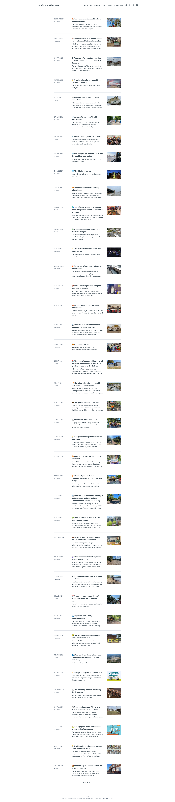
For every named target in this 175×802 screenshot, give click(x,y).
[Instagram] (133, 5)
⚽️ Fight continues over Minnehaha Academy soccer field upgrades (86, 708)
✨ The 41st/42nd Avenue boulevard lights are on (86, 250)
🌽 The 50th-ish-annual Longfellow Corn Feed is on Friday (86, 636)
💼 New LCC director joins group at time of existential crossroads (86, 538)
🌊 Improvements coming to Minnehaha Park (83, 617)
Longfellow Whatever (47, 5)
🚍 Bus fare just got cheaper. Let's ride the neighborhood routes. (87, 155)
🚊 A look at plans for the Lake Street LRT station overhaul (86, 81)
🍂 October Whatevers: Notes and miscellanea (85, 306)
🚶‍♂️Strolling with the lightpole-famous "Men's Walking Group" (87, 747)
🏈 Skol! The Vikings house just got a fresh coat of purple (86, 287)
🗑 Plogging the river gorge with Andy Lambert (87, 577)
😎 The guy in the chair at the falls (85, 403)
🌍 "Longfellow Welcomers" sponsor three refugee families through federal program (87, 209)
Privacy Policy (98, 798)
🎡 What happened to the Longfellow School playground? (86, 558)
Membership (118, 5)
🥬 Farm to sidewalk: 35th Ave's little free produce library (87, 519)
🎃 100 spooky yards (80, 344)
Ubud (91, 798)
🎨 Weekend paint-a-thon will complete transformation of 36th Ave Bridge (87, 478)
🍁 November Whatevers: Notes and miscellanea (86, 267)
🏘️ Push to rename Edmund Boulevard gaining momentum (87, 20)
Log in (110, 5)
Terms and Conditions (108, 798)
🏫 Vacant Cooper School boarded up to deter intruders (87, 767)
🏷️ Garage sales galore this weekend (87, 672)
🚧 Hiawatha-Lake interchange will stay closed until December (86, 384)
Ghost (87, 798)
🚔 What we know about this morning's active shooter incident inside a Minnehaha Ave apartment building (87, 498)
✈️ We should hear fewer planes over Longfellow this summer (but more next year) (87, 657)
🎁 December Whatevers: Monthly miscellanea (85, 189)
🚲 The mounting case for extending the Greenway (86, 691)
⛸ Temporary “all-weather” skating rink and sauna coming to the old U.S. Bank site (86, 60)
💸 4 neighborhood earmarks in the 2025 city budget (86, 230)
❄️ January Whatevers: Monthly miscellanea (85, 118)
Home (86, 5)
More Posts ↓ (87, 783)
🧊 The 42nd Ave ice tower (82, 171)
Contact (97, 5)
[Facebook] (129, 5)
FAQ (91, 5)
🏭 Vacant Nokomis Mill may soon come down (85, 98)
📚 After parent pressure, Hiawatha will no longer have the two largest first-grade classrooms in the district (87, 363)
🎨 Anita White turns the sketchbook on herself (86, 457)
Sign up (87, 796)
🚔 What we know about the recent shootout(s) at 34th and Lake (86, 326)
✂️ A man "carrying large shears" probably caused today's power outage (85, 598)
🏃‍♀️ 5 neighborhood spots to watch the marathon (87, 438)
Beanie (104, 5)
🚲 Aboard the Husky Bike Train (84, 420)
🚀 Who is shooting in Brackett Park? (86, 136)
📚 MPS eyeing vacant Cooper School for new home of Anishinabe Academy (87, 39)
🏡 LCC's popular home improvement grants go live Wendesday (87, 728)
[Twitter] (126, 5)
